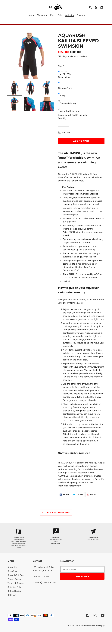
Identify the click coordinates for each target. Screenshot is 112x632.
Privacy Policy (14, 579)
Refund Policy (14, 591)
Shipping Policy (15, 587)
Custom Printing (68, 103)
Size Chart (13, 571)
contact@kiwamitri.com (44, 582)
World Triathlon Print (69, 111)
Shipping (62, 56)
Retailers (12, 595)
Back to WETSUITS (58, 512)
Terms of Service (16, 583)
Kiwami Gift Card (16, 575)
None (62, 95)
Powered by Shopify (96, 626)
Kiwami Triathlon (81, 626)
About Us (12, 567)
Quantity (62, 118)
